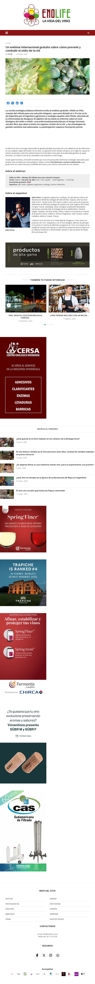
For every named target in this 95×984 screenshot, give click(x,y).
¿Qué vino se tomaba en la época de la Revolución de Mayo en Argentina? (51, 478)
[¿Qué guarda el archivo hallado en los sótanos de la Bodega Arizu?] (7, 442)
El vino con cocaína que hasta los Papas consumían (40, 491)
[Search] (88, 33)
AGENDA (53, 899)
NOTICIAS (9, 899)
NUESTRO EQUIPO (57, 919)
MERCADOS (9, 914)
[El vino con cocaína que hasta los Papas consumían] (7, 494)
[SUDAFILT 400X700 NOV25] (23, 792)
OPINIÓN (53, 909)
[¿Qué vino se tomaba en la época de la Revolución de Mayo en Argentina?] (7, 481)
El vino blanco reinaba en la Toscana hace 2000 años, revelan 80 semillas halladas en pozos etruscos (55, 453)
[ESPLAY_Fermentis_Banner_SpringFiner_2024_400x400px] (23, 507)
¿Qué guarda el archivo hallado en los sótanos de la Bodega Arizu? (48, 439)
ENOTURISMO (55, 904)
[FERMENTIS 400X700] (23, 614)
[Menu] (6, 33)
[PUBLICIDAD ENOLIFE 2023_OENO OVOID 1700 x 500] (47, 244)
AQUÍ (29, 182)
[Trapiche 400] (23, 561)
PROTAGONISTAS (12, 904)
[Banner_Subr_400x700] (23, 703)
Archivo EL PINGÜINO (47, 429)
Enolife (10, 54)
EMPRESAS (54, 914)
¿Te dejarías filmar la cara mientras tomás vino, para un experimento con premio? (55, 465)
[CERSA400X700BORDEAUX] (23, 338)
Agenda (8, 43)
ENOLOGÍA (9, 909)
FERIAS (8, 919)
